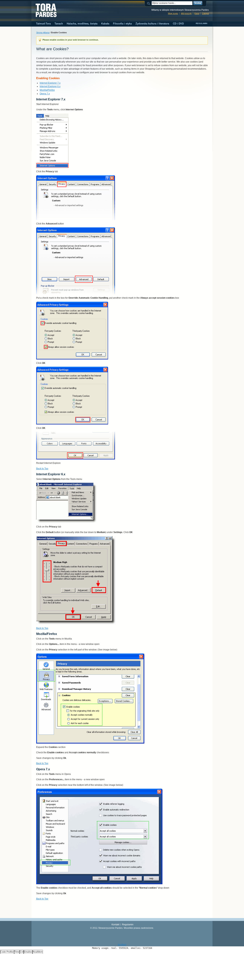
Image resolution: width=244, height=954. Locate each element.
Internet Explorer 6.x (50, 86)
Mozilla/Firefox (47, 90)
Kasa (196, 13)
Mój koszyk (186, 13)
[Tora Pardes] (46, 10)
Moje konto (173, 13)
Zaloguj (205, 13)
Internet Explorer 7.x (50, 83)
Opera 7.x (45, 93)
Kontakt (115, 924)
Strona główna (42, 32)
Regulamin (201, 23)
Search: (149, 3)
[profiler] (122, 944)
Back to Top (42, 468)
